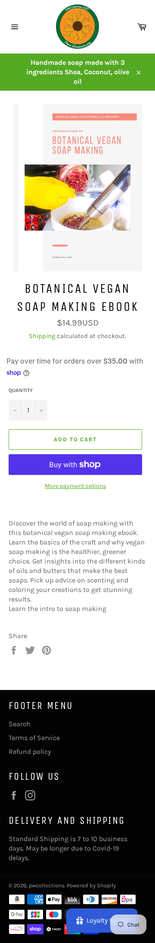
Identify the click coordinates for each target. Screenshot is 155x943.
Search (20, 724)
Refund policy (30, 751)
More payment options (75, 486)
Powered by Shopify (91, 885)
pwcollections (47, 885)
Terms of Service (34, 738)
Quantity (21, 390)
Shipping (42, 336)
